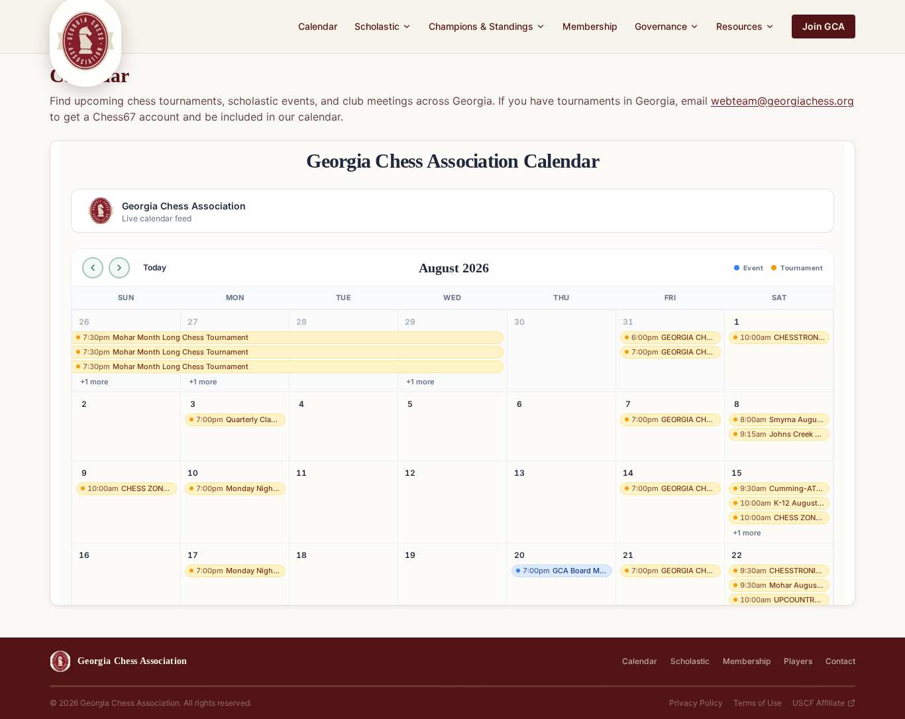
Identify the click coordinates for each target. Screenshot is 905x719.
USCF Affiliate (818, 703)
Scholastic (376, 26)
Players (798, 661)
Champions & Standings (481, 26)
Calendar (317, 26)
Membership (589, 26)
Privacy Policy (696, 703)
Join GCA (823, 26)
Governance (661, 26)
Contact (840, 661)
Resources (739, 26)
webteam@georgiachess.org (782, 100)
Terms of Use (757, 703)
